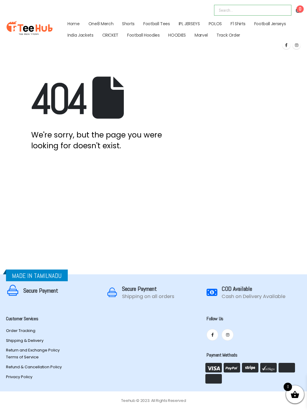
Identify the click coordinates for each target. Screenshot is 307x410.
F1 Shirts (238, 24)
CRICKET (110, 35)
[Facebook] (286, 45)
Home (73, 24)
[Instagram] (296, 45)
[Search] (282, 10)
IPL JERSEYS (189, 24)
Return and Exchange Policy (33, 350)
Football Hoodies (143, 35)
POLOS (215, 24)
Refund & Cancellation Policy (34, 367)
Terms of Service (22, 357)
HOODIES (177, 35)
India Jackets (80, 35)
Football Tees (156, 24)
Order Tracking (20, 330)
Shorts (128, 24)
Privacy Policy (19, 377)
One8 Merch (101, 24)
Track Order (228, 35)
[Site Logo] (29, 28)
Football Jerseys (270, 24)
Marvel (201, 35)
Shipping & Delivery (24, 340)
